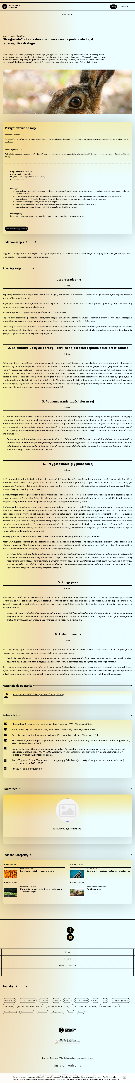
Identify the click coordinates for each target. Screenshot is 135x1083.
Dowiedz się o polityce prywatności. (105, 1079)
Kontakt (67, 959)
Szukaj (113, 6)
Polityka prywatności (67, 965)
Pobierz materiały (16, 228)
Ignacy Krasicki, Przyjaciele (27, 768)
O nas (67, 952)
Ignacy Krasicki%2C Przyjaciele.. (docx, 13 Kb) (38, 694)
